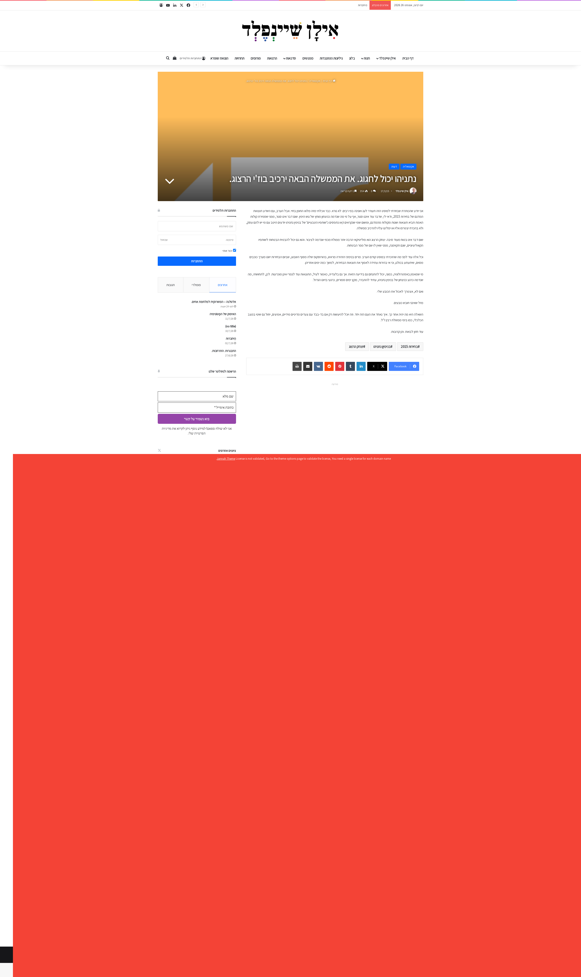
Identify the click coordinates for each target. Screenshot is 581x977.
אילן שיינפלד (387, 58)
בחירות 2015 (409, 346)
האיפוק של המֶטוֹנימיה (223, 314)
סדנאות (291, 58)
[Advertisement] (334, 419)
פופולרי (196, 285)
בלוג (352, 58)
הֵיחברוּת (231, 338)
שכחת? (164, 240)
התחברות (197, 261)
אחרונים (222, 285)
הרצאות (272, 58)
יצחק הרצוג (356, 346)
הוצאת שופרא (219, 58)
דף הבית (408, 58)
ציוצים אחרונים (227, 450)
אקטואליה (314, 81)
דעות (394, 166)
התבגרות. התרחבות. (356, 5)
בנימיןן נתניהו (382, 346)
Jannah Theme (226, 459)
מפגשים (308, 58)
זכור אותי (227, 251)
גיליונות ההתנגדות (331, 58)
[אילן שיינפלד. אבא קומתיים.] (290, 31)
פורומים (256, 58)
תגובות (170, 285)
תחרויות (239, 58)
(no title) (230, 326)
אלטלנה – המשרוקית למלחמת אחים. (213, 302)
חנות (367, 58)
